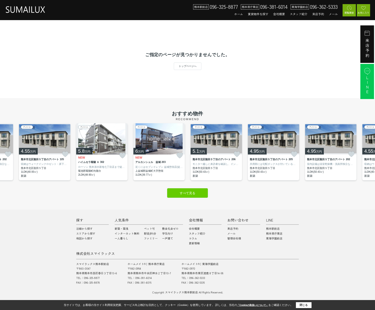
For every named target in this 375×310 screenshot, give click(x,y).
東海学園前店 (274, 238)
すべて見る (187, 193)
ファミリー (151, 238)
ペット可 (149, 228)
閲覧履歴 (349, 12)
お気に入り (363, 12)
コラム (193, 238)
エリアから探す (85, 233)
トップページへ (187, 66)
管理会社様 (234, 238)
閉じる (304, 304)
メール (333, 14)
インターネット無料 (127, 233)
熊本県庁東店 (274, 233)
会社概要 (279, 14)
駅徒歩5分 (150, 233)
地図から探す (84, 238)
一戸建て (167, 238)
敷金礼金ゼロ (170, 228)
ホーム (238, 14)
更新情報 (194, 243)
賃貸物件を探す (258, 14)
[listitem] (101, 151)
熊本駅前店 (273, 228)
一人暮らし (121, 238)
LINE (367, 85)
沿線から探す (84, 228)
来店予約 (318, 14)
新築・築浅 (121, 228)
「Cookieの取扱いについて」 (252, 305)
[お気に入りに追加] (8, 154)
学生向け (167, 233)
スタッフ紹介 (298, 14)
